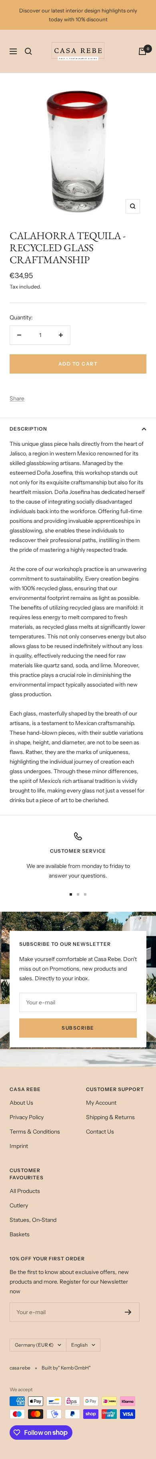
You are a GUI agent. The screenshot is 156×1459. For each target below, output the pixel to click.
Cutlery (19, 1205)
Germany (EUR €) (34, 1345)
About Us (21, 1102)
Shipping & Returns (110, 1117)
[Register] (128, 1312)
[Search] (28, 51)
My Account (101, 1102)
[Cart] (142, 51)
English (79, 1345)
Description (28, 429)
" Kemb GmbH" (74, 1368)
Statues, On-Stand (33, 1219)
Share (17, 398)
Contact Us (100, 1131)
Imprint (19, 1146)
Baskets (20, 1234)
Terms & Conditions (35, 1131)
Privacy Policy (27, 1117)
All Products (25, 1191)
